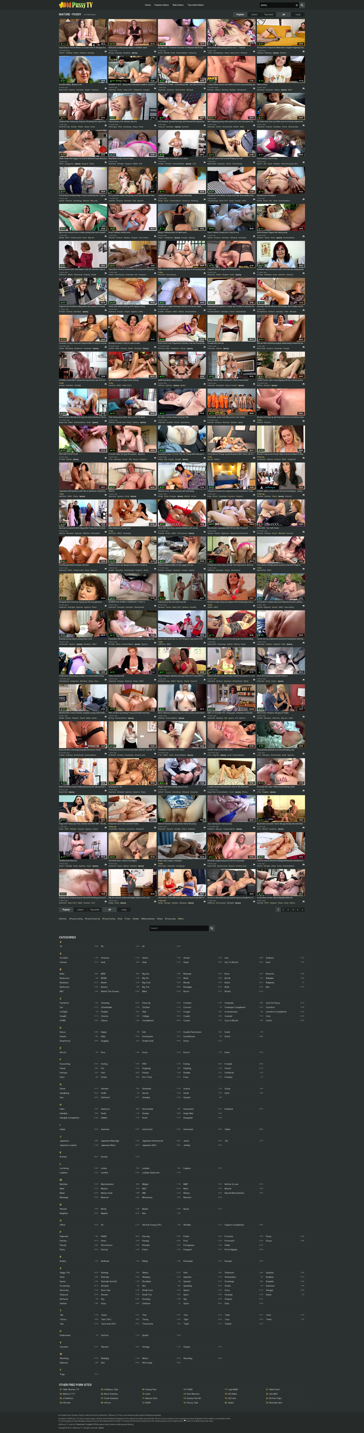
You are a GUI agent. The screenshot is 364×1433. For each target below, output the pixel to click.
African (63, 962)
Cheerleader (106, 1007)
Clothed (146, 1007)
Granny (186, 1088)
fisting (237, 644)
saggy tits (70, 164)
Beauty (104, 987)
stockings (128, 127)
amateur (80, 90)
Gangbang (64, 1093)
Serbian (63, 1303)
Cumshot (270, 1007)
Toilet (227, 1315)
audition (273, 829)
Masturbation (107, 1184)
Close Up (146, 1003)
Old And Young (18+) (152, 1225)
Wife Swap (147, 1362)
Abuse (101, 1428)
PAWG (104, 1236)
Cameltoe (64, 1003)
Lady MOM (233, 1389)
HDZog (111, 53)
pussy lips (171, 919)
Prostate (229, 1236)
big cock (94, 201)
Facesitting (65, 1064)
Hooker (145, 1113)
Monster (187, 1197)
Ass (226, 958)
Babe (62, 973)
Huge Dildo (188, 1113)
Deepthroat (65, 1041)
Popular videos (162, 5)
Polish (186, 1236)
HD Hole (67, 1402)
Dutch (227, 1036)
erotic (95, 718)
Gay (61, 1097)
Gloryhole (146, 1088)
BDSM (167, 53)
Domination (147, 1036)
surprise (143, 275)
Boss (227, 973)
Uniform (105, 1335)
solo (173, 53)
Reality (63, 1261)
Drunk (227, 1032)
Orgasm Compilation (234, 1225)
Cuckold (228, 1016)
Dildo (103, 1036)
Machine (64, 1184)
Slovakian (146, 1281)
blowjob (190, 90)
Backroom (64, 978)
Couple (186, 1016)
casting (119, 53)
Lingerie (187, 1168)
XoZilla (111, 348)
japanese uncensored (239, 533)
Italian (227, 1129)
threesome (242, 90)
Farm (62, 1077)
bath (80, 903)
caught (146, 90)
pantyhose (186, 422)
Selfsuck (64, 1299)
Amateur (105, 958)
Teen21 (62, 53)
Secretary (64, 1290)
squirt (127, 312)
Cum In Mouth (231, 1020)
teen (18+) (235, 53)
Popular (240, 14)
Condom (187, 1003)
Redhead (105, 1261)
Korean (104, 1156)
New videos (178, 5)
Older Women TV (71, 1389)
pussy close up (93, 919)
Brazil (227, 982)
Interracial (188, 1129)
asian (183, 348)
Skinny (145, 1272)
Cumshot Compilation (276, 1011)
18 (237, 718)
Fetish (104, 1077)
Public (227, 1245)
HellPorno (62, 275)
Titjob (186, 1324)
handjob (138, 348)
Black (185, 978)
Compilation (148, 1020)
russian (232, 496)
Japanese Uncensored (152, 1141)
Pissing (145, 1240)
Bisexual (187, 973)
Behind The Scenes (110, 991)
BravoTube (63, 90)
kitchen (86, 533)
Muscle (228, 1188)
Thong (145, 1319)
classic (83, 53)
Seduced (64, 1294)
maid (83, 718)
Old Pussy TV (76, 5)
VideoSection (64, 681)
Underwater (65, 1335)
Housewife (188, 1109)
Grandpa (146, 1097)
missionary (120, 275)
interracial (78, 275)
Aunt (268, 962)
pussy (135, 53)
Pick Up (104, 1249)
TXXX (209, 53)
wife (242, 127)
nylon (274, 681)
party (241, 422)
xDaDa (231, 1402)
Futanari (228, 1077)
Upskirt (145, 1335)
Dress (186, 1041)
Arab (144, 962)
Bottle (227, 978)
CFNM (62, 1020)
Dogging (104, 1041)
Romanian (188, 1261)
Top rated (268, 14)
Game (62, 1088)
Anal (103, 962)
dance (219, 348)
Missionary (147, 1197)
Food (185, 1077)
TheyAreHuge (212, 201)
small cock (121, 422)
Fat (102, 1068)
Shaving (104, 1272)
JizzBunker (261, 459)
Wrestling (187, 1358)
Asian (186, 962)
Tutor (268, 1315)
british (187, 496)
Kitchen (63, 1156)
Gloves (145, 1093)
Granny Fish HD (194, 1398)
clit (141, 164)
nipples (266, 792)
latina (277, 90)
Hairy (62, 1109)
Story (227, 1290)
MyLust (210, 459)
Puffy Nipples (231, 1249)
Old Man (187, 1225)
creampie (242, 238)
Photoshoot (106, 1245)
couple (238, 201)
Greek (186, 1093)
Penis (103, 1240)
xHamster (112, 90)
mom (120, 90)
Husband (229, 1109)
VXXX (61, 164)
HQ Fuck (232, 1398)
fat (135, 201)
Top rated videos (196, 5)
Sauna (63, 1281)
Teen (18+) (106, 1319)
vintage (91, 53)
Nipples (104, 1213)
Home (148, 5)
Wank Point (274, 1389)
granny (140, 201)
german (79, 533)
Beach (104, 982)
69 (266, 164)
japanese (225, 533)
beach (192, 570)
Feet (103, 1072)
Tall (61, 1315)
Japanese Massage (110, 1141)
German (104, 1088)
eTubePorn (68, 1398)
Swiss (268, 1294)
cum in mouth (231, 385)
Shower (104, 1294)
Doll (144, 1032)
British (228, 991)
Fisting (186, 1064)
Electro (63, 1052)
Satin (62, 1277)
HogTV (259, 164)
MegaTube (63, 422)
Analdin (161, 164)
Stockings (229, 1281)
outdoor (95, 90)
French (228, 1068)
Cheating (105, 1003)
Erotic (145, 1052)
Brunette (270, 973)
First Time (147, 1077)
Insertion (105, 1129)
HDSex (259, 201)
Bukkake (270, 978)
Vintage (145, 1347)
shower (87, 903)
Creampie (229, 1003)
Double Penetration (192, 1032)
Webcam (64, 1362)
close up (193, 53)
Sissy (103, 1303)
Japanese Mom (108, 1145)
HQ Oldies (232, 1394)
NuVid (160, 53)
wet (284, 644)
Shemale (105, 1277)
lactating (69, 348)
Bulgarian (270, 982)
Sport (186, 1294)
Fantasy (63, 1072)
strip (275, 201)
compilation (218, 53)
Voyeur (186, 1347)
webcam (129, 681)
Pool (185, 1240)
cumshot (131, 829)
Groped (186, 1097)
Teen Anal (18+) (108, 1324)
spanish (268, 607)
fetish (81, 127)
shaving (195, 201)
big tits (180, 681)
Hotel (144, 1118)
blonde (86, 201)
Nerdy (103, 1209)
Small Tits (147, 1294)
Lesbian (145, 1168)
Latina (104, 1168)
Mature (104, 1188)
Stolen (228, 1286)
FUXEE (190, 1389)
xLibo (147, 1394)
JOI (194, 164)
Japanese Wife (149, 1145)
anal (232, 201)
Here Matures (193, 1394)
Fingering (146, 1068)
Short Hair (105, 1290)
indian (74, 127)
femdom (84, 681)
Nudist (145, 1209)
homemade (180, 90)
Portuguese (188, 1245)
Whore (145, 1358)
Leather (104, 1172)
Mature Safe (151, 1398)
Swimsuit (270, 1286)
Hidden (104, 1118)
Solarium (146, 1303)
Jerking (186, 1145)
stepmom (138, 90)
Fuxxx (61, 829)
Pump (268, 1236)
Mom (185, 1188)
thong (245, 792)
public (88, 90)
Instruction (147, 1129)
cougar (185, 238)
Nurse (186, 1209)
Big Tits (145, 987)
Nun (144, 1213)
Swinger (269, 1290)
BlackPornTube (164, 681)
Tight (185, 1319)
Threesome (147, 1324)
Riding (145, 1261)
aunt (270, 164)
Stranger (229, 1294)
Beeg (209, 496)
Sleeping (146, 1277)
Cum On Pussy (273, 1003)
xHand (110, 275)
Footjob (228, 1064)
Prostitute (229, 1240)
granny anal (222, 866)
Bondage (187, 987)
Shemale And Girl (109, 1281)
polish (230, 644)
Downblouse (189, 1036)
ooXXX (61, 201)
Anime (145, 958)
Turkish (228, 1324)
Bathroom (64, 987)
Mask (62, 1193)
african (242, 718)
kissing (225, 90)
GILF (67, 829)
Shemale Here (275, 1402)
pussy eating (109, 919)
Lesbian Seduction (151, 1172)
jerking (192, 238)
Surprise (270, 1272)
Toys (227, 1319)
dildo (219, 275)
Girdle (103, 1093)
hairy (76, 53)
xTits (110, 459)
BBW (136, 164)
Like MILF (273, 1394)
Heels (103, 1113)
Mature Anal (106, 1193)
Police (145, 1249)
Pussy (269, 1240)
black (71, 275)
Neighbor (64, 1213)
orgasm (129, 164)
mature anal (76, 238)
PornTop (161, 348)
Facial (62, 1068)
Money (186, 1193)
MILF (290, 90)
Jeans (186, 1141)
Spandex (187, 1277)
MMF (185, 1184)
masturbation (182, 53)
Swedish (270, 1281)
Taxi (62, 1324)
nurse (136, 459)
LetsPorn (111, 201)
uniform (186, 127)
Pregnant (187, 1249)
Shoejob (105, 1286)
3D (226, 718)
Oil (102, 1225)
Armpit (186, 958)
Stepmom (229, 1272)
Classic (104, 1020)
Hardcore (105, 1109)
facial (187, 681)
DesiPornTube (64, 127)
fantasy (269, 53)
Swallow (270, 1277)
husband (220, 385)
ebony (218, 90)
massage (222, 644)
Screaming (65, 1286)
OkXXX (161, 792)
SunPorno (112, 533)
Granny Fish (150, 1389)
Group (227, 1088)
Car (61, 1007)
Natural (63, 1209)
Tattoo (63, 1319)
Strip (227, 1303)
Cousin (186, 1020)
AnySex (62, 385)
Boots (186, 991)
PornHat (210, 90)
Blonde (186, 982)
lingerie (85, 164)
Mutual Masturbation (234, 1193)
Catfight (64, 1011)
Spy (185, 1299)
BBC (62, 991)
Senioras (161, 607)
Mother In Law (231, 1184)
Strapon (228, 1299)
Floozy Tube (192, 1402)
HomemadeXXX (213, 312)
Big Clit (145, 978)
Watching (64, 1358)
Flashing (187, 1068)
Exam (227, 1052)
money (70, 312)
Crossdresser (231, 1011)
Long (298, 14)
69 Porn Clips (275, 1398)
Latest (254, 14)
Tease (104, 1315)
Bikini (144, 991)
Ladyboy (64, 1172)
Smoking (146, 1299)
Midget (145, 1184)
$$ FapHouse (262, 312)
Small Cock (147, 1290)
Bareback (64, 982)
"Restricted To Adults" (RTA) (87, 1424)
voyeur (120, 312)
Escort (186, 1052)
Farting (104, 1064)
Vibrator (105, 1347)
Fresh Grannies (111, 1398)
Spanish (187, 1281)
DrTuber (260, 275)
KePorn (210, 238)
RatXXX (260, 422)
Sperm (186, 1290)
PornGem (161, 275)
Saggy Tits (65, 1272)
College (145, 1016)
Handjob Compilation (69, 1118)
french (265, 829)
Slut (144, 1286)
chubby (121, 164)
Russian (228, 1261)
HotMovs (210, 829)
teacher (134, 866)
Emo (103, 1052)
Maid (62, 1188)
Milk (144, 1193)
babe (88, 718)
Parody (63, 1245)
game (231, 718)
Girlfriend (105, 1097)
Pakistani (64, 1236)
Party (62, 1249)
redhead (268, 275)
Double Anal (147, 1041)
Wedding (105, 1358)
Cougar (186, 1011)
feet (120, 127)
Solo (185, 1272)
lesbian (70, 53)
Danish (63, 1036)
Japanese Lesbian (68, 1145)
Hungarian (188, 1118)
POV (68, 238)
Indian (62, 1129)
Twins (269, 1319)
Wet (103, 1362)
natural (87, 275)
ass (168, 348)
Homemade (147, 1109)
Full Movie (229, 1072)
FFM (144, 1064)
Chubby (104, 1011)
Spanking (187, 1286)
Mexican (105, 1197)
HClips (160, 201)
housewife (96, 533)
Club (144, 1011)
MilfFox (259, 385)
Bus (267, 987)
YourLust (161, 127)
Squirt (186, 1303)
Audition (270, 958)
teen (128, 919)
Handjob (63, 1113)
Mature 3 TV (69, 1394)
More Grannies (111, 1394)
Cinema (104, 1016)
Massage (64, 1197)
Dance (63, 1032)
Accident (64, 958)
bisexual (183, 903)
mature (244, 53)
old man (276, 718)
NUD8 (148, 1402)
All (284, 14)
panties (82, 866)
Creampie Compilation (235, 1007)
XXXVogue (112, 127)
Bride (227, 987)
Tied (185, 1315)
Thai (144, 1315)
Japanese (64, 1141)
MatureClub (211, 164)
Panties (63, 1240)
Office (62, 1225)
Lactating (64, 1168)
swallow (127, 53)
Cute (268, 1016)
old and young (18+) (290, 164)
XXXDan (260, 53)
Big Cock (146, 982)
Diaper (104, 1032)
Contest (187, 1007)
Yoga (62, 1374)
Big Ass (145, 973)
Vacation (64, 1347)
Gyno (227, 1093)
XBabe (61, 238)
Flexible (186, 1072)
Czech (269, 1020)
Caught (63, 1016)
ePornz (107, 1402)
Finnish (145, 1072)
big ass (91, 238)
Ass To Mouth (231, 962)
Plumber (146, 1245)
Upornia (62, 533)
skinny (136, 422)
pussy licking (76, 919)
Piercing (146, 1236)
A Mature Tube (111, 1389)
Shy (102, 1299)
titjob (94, 275)
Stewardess (230, 1277)
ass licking (144, 238)
